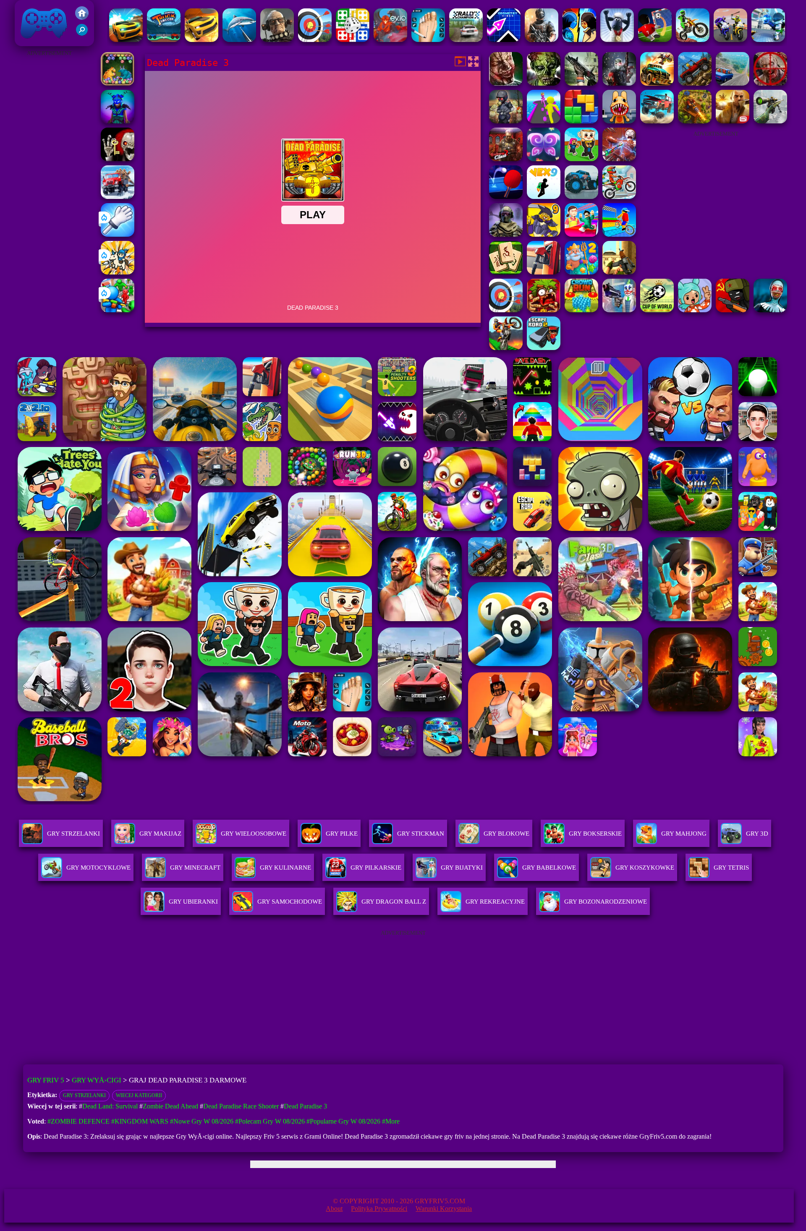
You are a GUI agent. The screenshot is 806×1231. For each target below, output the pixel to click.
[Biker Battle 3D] (730, 39)
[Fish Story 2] (581, 272)
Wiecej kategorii (139, 1095)
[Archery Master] (315, 39)
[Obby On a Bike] (619, 234)
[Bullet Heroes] (768, 39)
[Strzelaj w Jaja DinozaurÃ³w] (117, 83)
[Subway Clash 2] (506, 158)
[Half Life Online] (541, 39)
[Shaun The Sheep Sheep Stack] (617, 39)
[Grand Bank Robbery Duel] (619, 310)
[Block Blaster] (581, 121)
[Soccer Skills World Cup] (657, 310)
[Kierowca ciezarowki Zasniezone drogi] (117, 196)
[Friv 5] (82, 17)
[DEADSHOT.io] (619, 83)
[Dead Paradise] (657, 83)
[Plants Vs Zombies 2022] (543, 310)
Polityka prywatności (379, 1208)
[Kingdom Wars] (117, 272)
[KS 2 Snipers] (770, 121)
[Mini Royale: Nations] (117, 121)
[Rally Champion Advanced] (466, 39)
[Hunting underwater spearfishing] (239, 39)
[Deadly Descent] (732, 83)
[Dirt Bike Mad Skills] (692, 39)
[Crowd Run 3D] (581, 310)
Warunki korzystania (444, 1208)
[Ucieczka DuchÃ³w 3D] (117, 158)
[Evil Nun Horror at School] (770, 310)
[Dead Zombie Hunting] (543, 83)
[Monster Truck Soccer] (164, 39)
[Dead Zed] (581, 83)
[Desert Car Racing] (201, 39)
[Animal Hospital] (619, 121)
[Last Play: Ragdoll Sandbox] (277, 39)
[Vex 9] (543, 196)
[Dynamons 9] (543, 234)
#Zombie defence (78, 1121)
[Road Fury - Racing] (657, 121)
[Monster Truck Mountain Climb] (581, 196)
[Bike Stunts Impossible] (506, 347)
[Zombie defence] (117, 310)
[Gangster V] (732, 121)
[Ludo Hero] (352, 39)
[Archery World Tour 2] (506, 310)
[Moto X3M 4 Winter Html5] (619, 196)
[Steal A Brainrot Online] (581, 158)
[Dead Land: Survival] (695, 83)
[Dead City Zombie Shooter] (770, 83)
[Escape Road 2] (543, 347)
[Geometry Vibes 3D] (504, 39)
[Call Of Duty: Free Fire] (506, 234)
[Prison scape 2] (428, 39)
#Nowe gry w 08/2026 (201, 1121)
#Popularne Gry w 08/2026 (343, 1121)
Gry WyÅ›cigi (96, 1080)
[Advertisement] (49, 185)
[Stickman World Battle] (732, 310)
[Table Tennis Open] (506, 196)
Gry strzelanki (84, 1095)
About (334, 1208)
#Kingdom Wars (139, 1121)
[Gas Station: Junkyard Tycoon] (543, 272)
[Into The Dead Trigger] (506, 83)
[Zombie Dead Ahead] (506, 121)
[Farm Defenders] (695, 121)
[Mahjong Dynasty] (506, 272)
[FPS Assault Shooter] (619, 272)
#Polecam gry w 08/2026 (270, 1121)
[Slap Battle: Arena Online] (117, 234)
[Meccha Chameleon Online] (619, 158)
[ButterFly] (543, 158)
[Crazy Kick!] (655, 39)
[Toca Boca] (695, 310)
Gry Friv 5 (45, 1080)
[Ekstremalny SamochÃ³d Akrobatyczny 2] (126, 39)
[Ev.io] (390, 39)
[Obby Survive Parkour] (581, 234)
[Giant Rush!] (543, 121)
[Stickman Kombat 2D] (579, 39)
